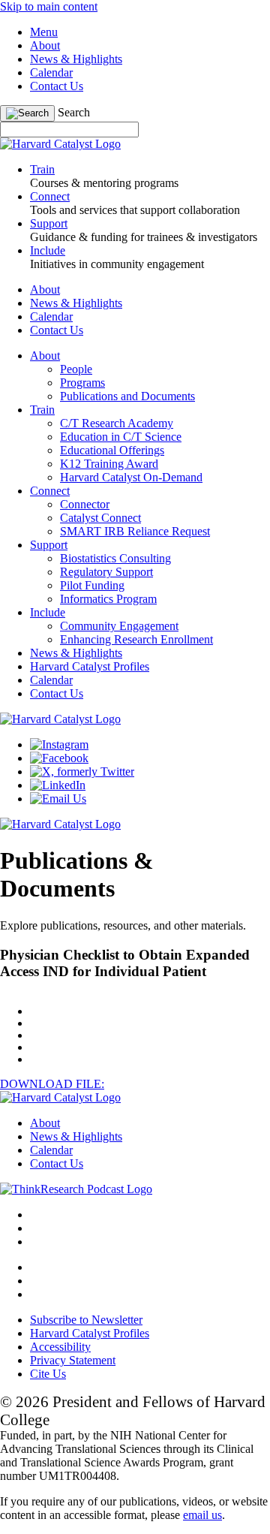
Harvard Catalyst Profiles (89, 666)
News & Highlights (76, 59)
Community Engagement (119, 625)
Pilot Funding (92, 585)
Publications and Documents (127, 396)
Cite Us (48, 1373)
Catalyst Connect (100, 517)
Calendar (51, 72)
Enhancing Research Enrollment (136, 639)
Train (42, 409)
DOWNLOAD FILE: (52, 1083)
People (76, 369)
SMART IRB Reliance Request (135, 531)
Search (74, 112)
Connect (50, 490)
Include (47, 612)
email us (202, 1514)
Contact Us (56, 86)
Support (49, 544)
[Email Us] (58, 798)
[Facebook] (59, 758)
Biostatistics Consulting (115, 558)
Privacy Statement (73, 1360)
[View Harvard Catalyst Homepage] (60, 143)
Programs (82, 382)
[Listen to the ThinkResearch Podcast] (76, 1189)
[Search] (27, 113)
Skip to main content (49, 6)
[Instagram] (59, 744)
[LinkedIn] (58, 785)
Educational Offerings (112, 450)
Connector (85, 504)
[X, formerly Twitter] (82, 771)
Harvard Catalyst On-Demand (131, 477)
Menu (44, 32)
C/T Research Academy (116, 423)
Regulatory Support (106, 571)
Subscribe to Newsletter (86, 1319)
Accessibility (60, 1346)
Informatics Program (108, 598)
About (45, 45)
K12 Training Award (109, 463)
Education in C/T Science (121, 436)
